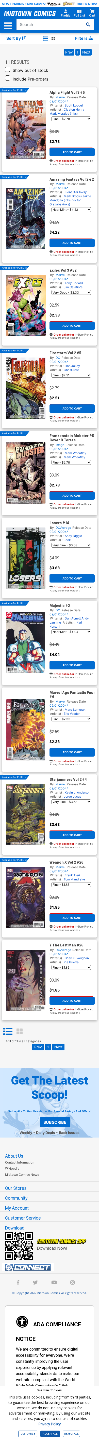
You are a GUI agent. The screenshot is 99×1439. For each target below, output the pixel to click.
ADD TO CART (72, 152)
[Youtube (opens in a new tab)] (54, 1283)
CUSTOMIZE (28, 1433)
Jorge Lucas (72, 796)
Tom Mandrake (74, 879)
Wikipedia (12, 1168)
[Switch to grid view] (53, 38)
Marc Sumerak (75, 709)
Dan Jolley (72, 366)
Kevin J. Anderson (77, 792)
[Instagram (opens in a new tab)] (72, 1283)
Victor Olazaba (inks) (65, 202)
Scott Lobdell (74, 105)
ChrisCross (71, 370)
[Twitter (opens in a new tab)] (35, 1283)
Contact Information (19, 1162)
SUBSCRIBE (55, 1122)
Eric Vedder (72, 714)
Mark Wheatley (75, 453)
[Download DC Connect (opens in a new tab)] (51, 1267)
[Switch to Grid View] (19, 1031)
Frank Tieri (72, 875)
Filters (82, 38)
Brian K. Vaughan (77, 958)
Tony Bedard (74, 283)
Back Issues (69, 1132)
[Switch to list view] (45, 38)
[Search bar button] (88, 24)
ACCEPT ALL (50, 1433)
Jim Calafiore (73, 287)
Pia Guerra (71, 962)
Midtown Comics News (22, 1175)
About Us (14, 1156)
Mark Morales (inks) (64, 113)
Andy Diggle (73, 536)
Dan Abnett (73, 618)
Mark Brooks (73, 196)
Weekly (26, 1132)
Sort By (14, 38)
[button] (66, 14)
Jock (67, 540)
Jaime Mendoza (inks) (70, 198)
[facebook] (18, 1283)
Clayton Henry (74, 109)
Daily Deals (45, 1132)
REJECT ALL (71, 1433)
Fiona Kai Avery (76, 192)
